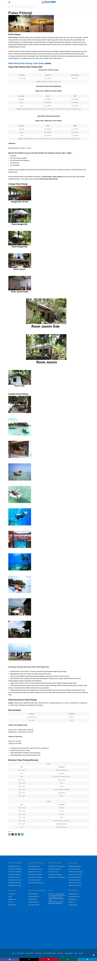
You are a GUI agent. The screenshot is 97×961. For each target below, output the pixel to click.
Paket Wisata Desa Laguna (14, 885)
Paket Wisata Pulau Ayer (14, 866)
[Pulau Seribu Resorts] (48, 2)
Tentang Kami (11, 893)
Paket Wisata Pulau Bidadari (15, 869)
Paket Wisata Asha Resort (34, 880)
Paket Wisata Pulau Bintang (55, 874)
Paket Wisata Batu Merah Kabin (36, 882)
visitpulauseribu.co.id (74, 893)
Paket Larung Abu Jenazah (75, 882)
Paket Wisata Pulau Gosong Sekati (56, 877)
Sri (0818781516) (32, 899)
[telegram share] (22, 834)
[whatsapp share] (19, 834)
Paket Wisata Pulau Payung (35, 877)
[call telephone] (88, 2)
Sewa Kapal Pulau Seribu (75, 880)
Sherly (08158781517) (33, 896)
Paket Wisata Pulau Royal (14, 874)
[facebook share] (9, 834)
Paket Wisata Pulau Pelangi (20, 63)
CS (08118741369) (33, 893)
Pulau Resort (30, 6)
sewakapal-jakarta (73, 904)
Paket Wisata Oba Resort (54, 869)
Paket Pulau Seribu (20, 6)
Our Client (10, 902)
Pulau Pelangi (25, 51)
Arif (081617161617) (33, 902)
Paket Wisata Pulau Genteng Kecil (56, 866)
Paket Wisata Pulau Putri (14, 877)
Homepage (10, 6)
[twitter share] (13, 834)
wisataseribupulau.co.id (74, 896)
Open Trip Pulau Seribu (74, 869)
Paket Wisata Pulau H (53, 871)
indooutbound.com (73, 899)
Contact (10, 896)
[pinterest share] (16, 834)
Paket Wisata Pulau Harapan (35, 874)
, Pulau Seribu (38, 63)
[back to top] (93, 955)
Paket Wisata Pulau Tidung (34, 871)
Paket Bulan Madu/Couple (75, 877)
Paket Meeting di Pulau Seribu (76, 871)
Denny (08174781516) (33, 904)
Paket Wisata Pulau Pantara (15, 880)
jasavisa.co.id (72, 902)
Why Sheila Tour (12, 899)
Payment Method (12, 904)
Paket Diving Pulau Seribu (75, 866)
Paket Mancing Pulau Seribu (75, 874)
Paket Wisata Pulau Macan (14, 882)
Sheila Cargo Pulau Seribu (75, 885)
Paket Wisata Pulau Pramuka (35, 869)
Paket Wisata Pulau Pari (34, 866)
